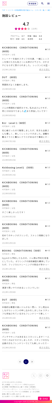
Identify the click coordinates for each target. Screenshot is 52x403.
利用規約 (33, 387)
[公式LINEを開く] (47, 375)
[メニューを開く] (48, 3)
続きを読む (44, 69)
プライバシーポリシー (10, 389)
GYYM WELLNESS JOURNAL (12, 382)
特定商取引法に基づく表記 (18, 387)
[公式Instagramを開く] (40, 375)
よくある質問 (35, 391)
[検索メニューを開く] (42, 3)
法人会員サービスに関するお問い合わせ (16, 396)
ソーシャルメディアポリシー (29, 389)
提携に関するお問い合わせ (11, 394)
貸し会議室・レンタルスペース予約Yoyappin (18, 384)
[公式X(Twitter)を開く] (33, 375)
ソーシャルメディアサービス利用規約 (15, 391)
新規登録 (32, 3)
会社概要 (5, 387)
